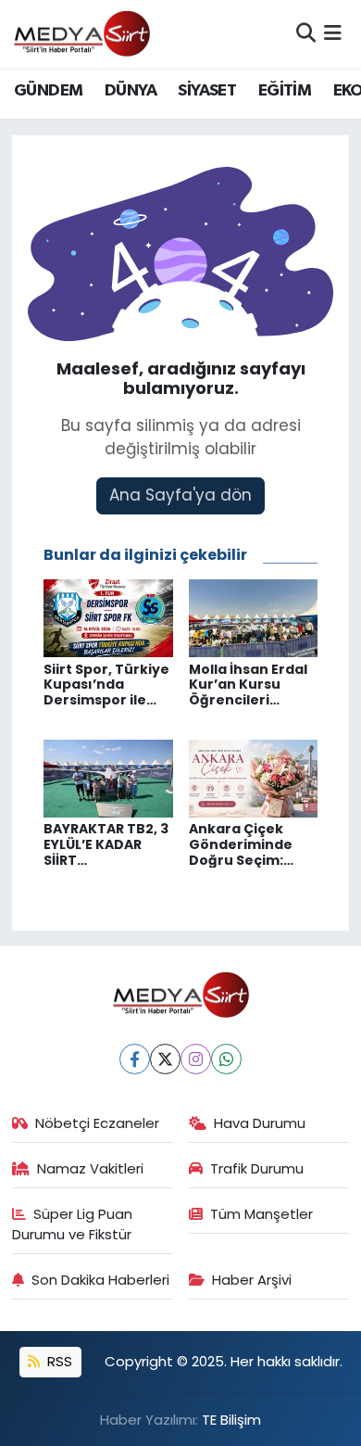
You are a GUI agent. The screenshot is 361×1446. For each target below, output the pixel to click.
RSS (58, 1361)
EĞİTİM (284, 90)
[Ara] (306, 33)
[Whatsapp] (226, 1059)
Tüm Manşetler (261, 1214)
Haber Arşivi (252, 1279)
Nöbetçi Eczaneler (97, 1123)
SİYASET (207, 90)
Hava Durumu (259, 1123)
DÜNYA (130, 90)
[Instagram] (195, 1059)
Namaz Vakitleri (90, 1168)
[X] (165, 1059)
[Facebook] (134, 1059)
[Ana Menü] (333, 33)
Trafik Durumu (257, 1168)
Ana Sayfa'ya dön (180, 495)
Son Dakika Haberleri (100, 1279)
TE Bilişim (231, 1419)
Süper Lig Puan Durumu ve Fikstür (72, 1224)
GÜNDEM (48, 90)
